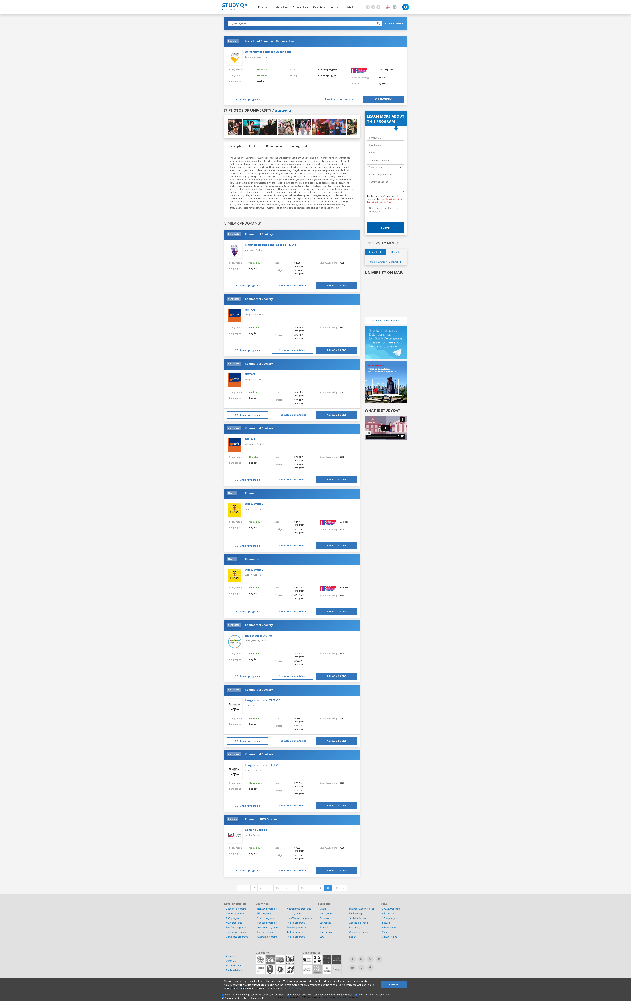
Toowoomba (251, 57)
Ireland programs (296, 936)
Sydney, (249, 509)
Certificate (233, 234)
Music (323, 908)
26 (286, 887)
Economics (325, 922)
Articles (350, 7)
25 (277, 887)
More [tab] (307, 146)
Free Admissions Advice (339, 99)
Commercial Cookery (259, 234)
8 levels (386, 922)
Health (352, 936)
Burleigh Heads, (252, 640)
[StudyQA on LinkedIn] (361, 959)
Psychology (355, 927)
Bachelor (232, 41)
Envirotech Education (259, 635)
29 (311, 887)
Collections (319, 7)
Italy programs (265, 932)
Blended (253, 456)
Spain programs (265, 918)
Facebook (376, 252)
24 (269, 887)
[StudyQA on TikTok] (370, 967)
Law (322, 936)
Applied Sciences (358, 922)
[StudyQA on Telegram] (379, 959)
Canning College (256, 830)
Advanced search (394, 23)
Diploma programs (236, 932)
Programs (263, 7)
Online (253, 392)
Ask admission (383, 99)
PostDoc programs (236, 927)
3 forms (386, 932)
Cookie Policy (294, 988)
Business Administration (361, 908)
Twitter (397, 252)
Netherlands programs (299, 908)
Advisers (336, 7)
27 (294, 887)
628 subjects (389, 927)
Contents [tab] (255, 146)
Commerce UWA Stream (261, 819)
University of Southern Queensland (268, 52)
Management (327, 913)
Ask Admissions (336, 285)
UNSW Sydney (254, 504)
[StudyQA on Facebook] (352, 959)
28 (302, 887)
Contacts (231, 960)
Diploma (232, 819)
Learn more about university (386, 320)
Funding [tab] (294, 146)
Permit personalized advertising (374, 994)
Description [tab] (236, 146)
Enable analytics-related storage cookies (245, 998)
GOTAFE (250, 309)
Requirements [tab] (275, 146)
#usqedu (283, 110)
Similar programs (250, 99)
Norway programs (267, 908)
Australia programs (267, 936)
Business (324, 918)
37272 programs (391, 908)
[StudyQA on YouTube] (352, 968)
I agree (393, 984)
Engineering (355, 913)
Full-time (262, 75)
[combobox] (385, 167)
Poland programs (296, 922)
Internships (281, 7)
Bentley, (249, 835)
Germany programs (267, 927)
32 (336, 887)
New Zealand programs (299, 918)
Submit (386, 227)
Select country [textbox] (377, 167)
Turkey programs (296, 932)
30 (319, 887)
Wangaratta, (251, 314)
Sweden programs (296, 927)
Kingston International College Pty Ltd (270, 245)
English (261, 81)
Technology (326, 932)
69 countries (389, 913)
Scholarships (300, 7)
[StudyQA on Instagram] (370, 959)
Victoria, (249, 705)
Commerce (252, 493)
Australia (262, 57)
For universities (234, 965)
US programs (264, 913)
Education (325, 927)
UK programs (294, 913)
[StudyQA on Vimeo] (361, 968)
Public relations (234, 970)
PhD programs (233, 918)
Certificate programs (237, 936)
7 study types (389, 936)
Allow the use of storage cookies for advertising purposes (255, 994)
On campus (263, 69)
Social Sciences (357, 918)
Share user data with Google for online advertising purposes (321, 994)
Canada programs (267, 922)
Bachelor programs (236, 908)
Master (232, 493)
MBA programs (234, 922)
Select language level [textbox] (380, 174)
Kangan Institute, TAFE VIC (262, 700)
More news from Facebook (384, 261)
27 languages (389, 918)
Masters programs (235, 913)
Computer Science (359, 932)
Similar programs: (242, 223)
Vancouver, (250, 250)
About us (230, 956)
